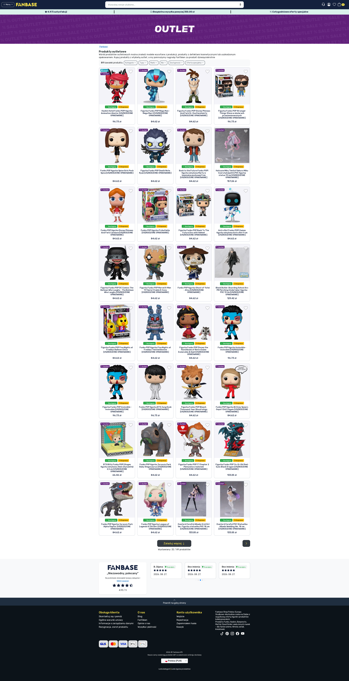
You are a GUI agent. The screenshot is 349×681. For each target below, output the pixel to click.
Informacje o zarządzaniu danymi (116, 623)
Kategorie (129, 63)
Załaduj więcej (173, 543)
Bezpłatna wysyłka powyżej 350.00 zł (174, 11)
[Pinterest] (227, 634)
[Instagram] (232, 634)
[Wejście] (328, 4)
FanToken (142, 620)
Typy (142, 63)
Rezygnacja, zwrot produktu (113, 627)
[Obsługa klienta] (323, 4)
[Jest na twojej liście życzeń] (131, 72)
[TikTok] (222, 634)
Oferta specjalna (194, 63)
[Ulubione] (334, 4)
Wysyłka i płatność (147, 627)
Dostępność (175, 63)
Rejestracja (182, 620)
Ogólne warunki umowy (111, 620)
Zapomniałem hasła (186, 623)
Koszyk (180, 627)
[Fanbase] (26, 4)
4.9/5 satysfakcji (57, 11)
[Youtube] (242, 634)
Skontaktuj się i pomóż (110, 616)
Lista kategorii (164, 669)
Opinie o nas (144, 623)
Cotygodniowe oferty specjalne (290, 11)
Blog (140, 616)
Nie (162, 63)
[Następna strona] (246, 543)
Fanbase (104, 47)
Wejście (180, 616)
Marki (152, 63)
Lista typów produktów (181, 669)
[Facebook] (237, 634)
